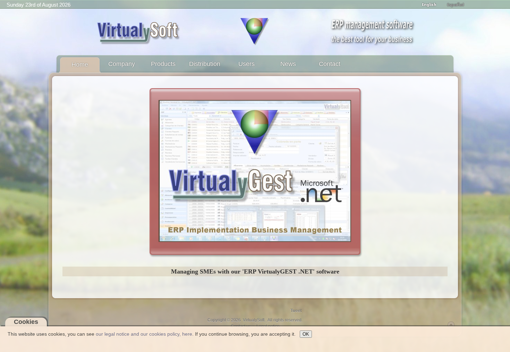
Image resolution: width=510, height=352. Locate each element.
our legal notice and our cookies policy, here (144, 334)
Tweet (295, 310)
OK (306, 334)
